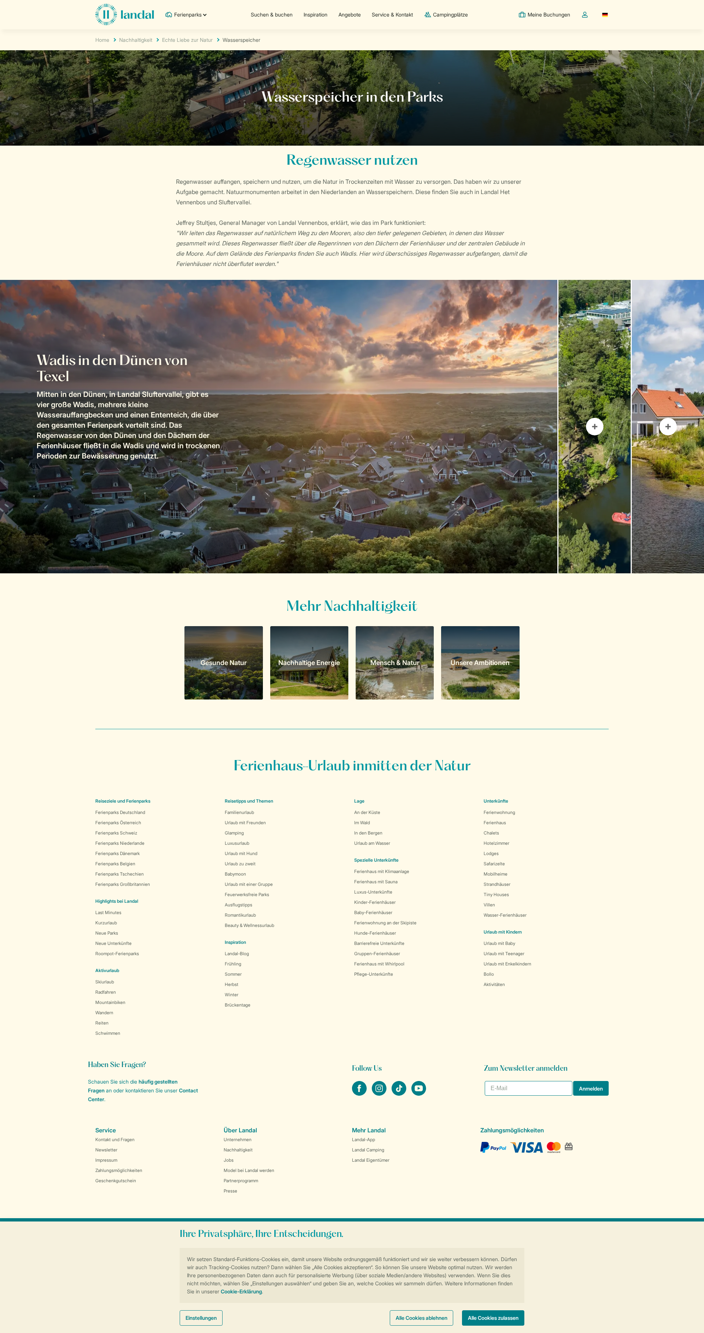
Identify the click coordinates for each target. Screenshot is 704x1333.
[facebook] (360, 1093)
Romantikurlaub (240, 915)
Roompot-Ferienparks (117, 953)
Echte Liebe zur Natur (187, 40)
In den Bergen (368, 833)
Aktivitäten (494, 984)
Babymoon (235, 874)
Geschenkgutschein (115, 1180)
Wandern (104, 1012)
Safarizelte (494, 863)
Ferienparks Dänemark (117, 853)
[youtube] (418, 1093)
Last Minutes (108, 912)
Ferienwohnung (499, 812)
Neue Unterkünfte (113, 943)
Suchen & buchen (272, 14)
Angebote (349, 14)
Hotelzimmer (496, 843)
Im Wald (362, 822)
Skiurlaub (104, 982)
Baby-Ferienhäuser (373, 912)
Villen (489, 904)
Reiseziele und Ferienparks (122, 801)
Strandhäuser (497, 884)
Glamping (234, 833)
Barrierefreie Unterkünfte (379, 943)
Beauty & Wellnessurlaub (249, 925)
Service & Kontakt (392, 14)
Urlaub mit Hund (241, 853)
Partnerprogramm (241, 1180)
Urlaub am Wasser (372, 843)
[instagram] (380, 1093)
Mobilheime (495, 874)
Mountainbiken (110, 1002)
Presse (230, 1191)
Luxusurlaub (237, 843)
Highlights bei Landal (116, 901)
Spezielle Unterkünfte (376, 860)
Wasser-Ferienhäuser (505, 915)
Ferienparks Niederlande (119, 843)
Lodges (491, 853)
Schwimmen (107, 1033)
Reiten (102, 1023)
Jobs (229, 1160)
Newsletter (106, 1150)
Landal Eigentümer (370, 1160)
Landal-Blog (237, 953)
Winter (231, 994)
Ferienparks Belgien (115, 863)
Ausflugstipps (238, 904)
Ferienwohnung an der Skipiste (385, 922)
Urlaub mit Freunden (245, 822)
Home (102, 40)
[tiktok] (400, 1093)
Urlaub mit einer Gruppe (249, 884)
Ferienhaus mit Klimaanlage (381, 871)
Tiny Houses (496, 894)
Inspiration (315, 14)
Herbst (231, 984)
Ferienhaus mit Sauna (375, 881)
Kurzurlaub (106, 922)
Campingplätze (450, 14)
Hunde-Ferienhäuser (375, 933)
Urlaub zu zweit (240, 863)
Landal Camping (368, 1150)
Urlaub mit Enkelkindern (507, 964)
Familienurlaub (239, 812)
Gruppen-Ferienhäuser (377, 953)
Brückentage (237, 1005)
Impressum (106, 1160)
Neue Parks (106, 933)
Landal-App (363, 1139)
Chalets (491, 833)
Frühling (233, 964)
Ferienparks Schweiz (116, 833)
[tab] (278, 426)
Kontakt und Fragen (115, 1139)
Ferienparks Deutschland (120, 812)
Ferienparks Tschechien (119, 874)
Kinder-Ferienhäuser (375, 902)
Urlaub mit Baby (499, 943)
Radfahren (105, 992)
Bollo (489, 974)
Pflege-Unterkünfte (373, 974)
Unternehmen (238, 1139)
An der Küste (367, 812)
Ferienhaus (495, 822)
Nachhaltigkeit (135, 40)
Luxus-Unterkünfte (373, 892)
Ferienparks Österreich (118, 822)
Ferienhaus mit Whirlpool (379, 964)
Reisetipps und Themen (249, 801)
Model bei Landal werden (249, 1170)
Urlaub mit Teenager (504, 953)
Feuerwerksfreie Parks (247, 894)
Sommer (233, 974)
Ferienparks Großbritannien (122, 884)
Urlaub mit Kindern (503, 932)
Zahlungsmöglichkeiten (118, 1170)
